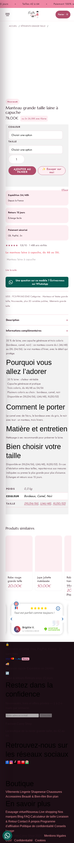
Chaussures (54, 791)
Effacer (65, 190)
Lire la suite (11, 270)
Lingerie (25, 791)
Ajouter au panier (22, 170)
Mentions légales (55, 835)
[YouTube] (23, 762)
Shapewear (38, 791)
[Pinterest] (19, 762)
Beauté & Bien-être (34, 796)
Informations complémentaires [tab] (23, 330)
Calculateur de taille (43, 816)
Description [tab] (12, 320)
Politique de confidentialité (37, 826)
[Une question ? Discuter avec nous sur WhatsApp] (7, 835)
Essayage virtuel (22, 811)
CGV (9, 840)
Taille (12, 141)
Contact (22, 821)
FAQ (27, 816)
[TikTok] (15, 762)
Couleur (14, 127)
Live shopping (48, 811)
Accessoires (13, 796)
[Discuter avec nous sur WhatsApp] (27, 762)
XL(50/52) (59, 503)
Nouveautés (16, 301)
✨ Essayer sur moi (51, 170)
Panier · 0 (63, 14)
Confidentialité (23, 840)
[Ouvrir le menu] (7, 14)
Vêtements (12, 791)
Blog (20, 816)
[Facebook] (7, 762)
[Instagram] (11, 762)
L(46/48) (45, 503)
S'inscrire (45, 715)
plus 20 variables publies (36, 301)
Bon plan (52, 796)
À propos (34, 821)
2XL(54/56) (31, 503)
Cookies (40, 840)
